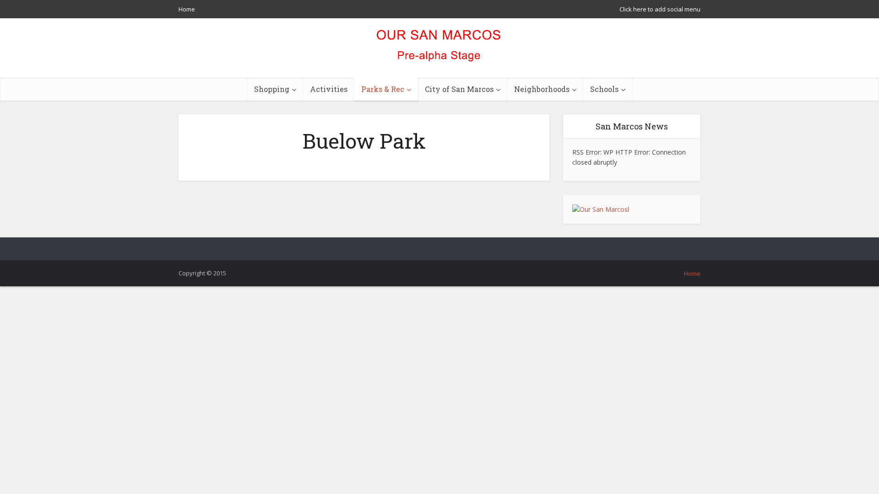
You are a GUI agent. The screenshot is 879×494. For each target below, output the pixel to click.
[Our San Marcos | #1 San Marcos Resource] (439, 48)
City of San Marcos (459, 89)
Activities (328, 89)
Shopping (271, 89)
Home (187, 9)
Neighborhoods (542, 89)
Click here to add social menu (659, 9)
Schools (604, 89)
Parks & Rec (382, 89)
